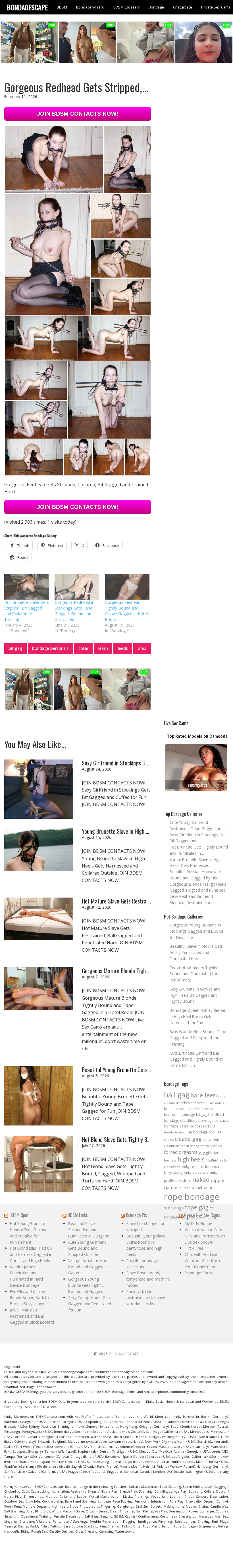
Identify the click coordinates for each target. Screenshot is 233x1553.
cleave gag (188, 1138)
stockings (174, 1208)
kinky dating (173, 1172)
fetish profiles (211, 1146)
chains (169, 1139)
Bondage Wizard (90, 7)
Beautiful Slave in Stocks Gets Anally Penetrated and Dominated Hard (196, 952)
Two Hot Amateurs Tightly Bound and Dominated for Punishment (193, 974)
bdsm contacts (192, 1103)
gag (202, 1152)
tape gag (197, 1207)
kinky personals (196, 1172)
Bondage (156, 7)
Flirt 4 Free (194, 1248)
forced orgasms (180, 1152)
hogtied (212, 1160)
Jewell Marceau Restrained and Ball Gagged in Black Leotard (32, 1316)
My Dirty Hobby (198, 1223)
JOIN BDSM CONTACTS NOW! (77, 114)
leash (103, 648)
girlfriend (214, 1152)
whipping (209, 1217)
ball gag (176, 1094)
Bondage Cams (199, 1272)
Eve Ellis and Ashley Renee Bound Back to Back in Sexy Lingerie (29, 1298)
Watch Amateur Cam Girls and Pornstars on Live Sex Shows (205, 1236)
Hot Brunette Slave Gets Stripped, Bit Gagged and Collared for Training (26, 611)
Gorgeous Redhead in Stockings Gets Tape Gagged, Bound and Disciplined (74, 611)
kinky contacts (193, 1166)
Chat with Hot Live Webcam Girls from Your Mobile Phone (202, 1261)
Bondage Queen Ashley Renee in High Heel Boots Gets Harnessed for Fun (197, 1016)
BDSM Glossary (126, 7)
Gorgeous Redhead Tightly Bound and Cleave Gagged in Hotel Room (126, 611)
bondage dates (176, 1126)
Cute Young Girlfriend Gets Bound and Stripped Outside (87, 1248)
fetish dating (189, 1146)
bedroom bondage (179, 1114)
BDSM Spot (19, 1215)
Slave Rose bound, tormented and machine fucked (148, 1279)
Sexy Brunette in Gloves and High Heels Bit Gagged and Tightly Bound (195, 995)
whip (142, 648)
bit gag (15, 648)
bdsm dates (214, 1103)
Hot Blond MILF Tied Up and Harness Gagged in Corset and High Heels (31, 1254)
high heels (191, 1159)
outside (185, 1188)
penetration (202, 1187)
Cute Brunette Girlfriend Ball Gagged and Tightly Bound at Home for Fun (196, 1059)
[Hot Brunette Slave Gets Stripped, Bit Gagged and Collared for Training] (26, 587)
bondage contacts (213, 1120)
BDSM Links (78, 1215)
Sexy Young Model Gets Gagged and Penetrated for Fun (89, 1304)
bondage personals (50, 648)
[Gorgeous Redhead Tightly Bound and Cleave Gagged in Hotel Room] (127, 587)
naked (201, 1180)
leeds (123, 648)
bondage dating (202, 1126)
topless (190, 1216)
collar (83, 648)
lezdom (184, 1180)
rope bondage (191, 1196)
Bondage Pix (136, 1215)
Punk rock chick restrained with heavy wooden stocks (145, 1298)
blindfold (216, 1114)
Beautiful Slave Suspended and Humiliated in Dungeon (88, 1230)
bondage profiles (207, 1132)
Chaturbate (182, 7)
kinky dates (214, 1166)
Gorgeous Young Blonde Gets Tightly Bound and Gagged (85, 1285)
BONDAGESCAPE (124, 1354)
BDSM (62, 7)
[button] (53, 159)
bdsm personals (177, 1108)
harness (170, 1160)
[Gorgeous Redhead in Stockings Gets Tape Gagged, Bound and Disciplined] (77, 587)
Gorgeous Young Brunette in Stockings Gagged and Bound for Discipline (196, 931)
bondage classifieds (180, 1120)
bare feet (202, 1095)
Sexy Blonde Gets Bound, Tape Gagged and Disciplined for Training (198, 1038)
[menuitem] (62, 7)
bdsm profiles (202, 1109)
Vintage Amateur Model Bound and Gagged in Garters (89, 1267)
